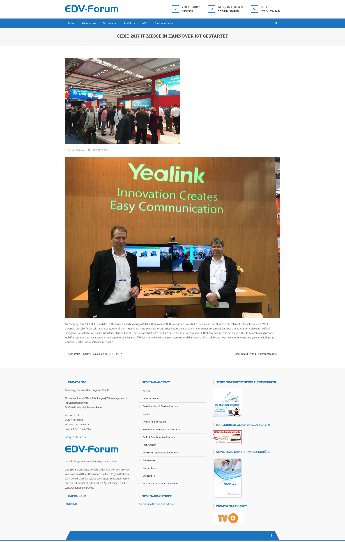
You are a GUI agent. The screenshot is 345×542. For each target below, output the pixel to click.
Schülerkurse (149, 460)
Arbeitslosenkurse (151, 398)
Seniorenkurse (150, 468)
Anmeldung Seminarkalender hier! (157, 504)
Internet (146, 414)
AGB (144, 23)
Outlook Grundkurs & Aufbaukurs (159, 437)
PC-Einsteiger (149, 445)
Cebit (145, 324)
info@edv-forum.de (75, 437)
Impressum (71, 503)
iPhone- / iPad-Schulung (154, 422)
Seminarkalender (164, 23)
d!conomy (144, 337)
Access (146, 391)
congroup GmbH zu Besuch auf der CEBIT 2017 (95, 353)
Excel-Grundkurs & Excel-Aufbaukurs (160, 406)
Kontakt (127, 23)
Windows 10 (149, 476)
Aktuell (105, 149)
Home (71, 23)
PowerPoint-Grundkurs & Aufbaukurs (160, 452)
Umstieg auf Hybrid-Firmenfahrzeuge (255, 353)
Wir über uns (89, 23)
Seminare (108, 23)
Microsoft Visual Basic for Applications (161, 429)
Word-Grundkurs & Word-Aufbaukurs (160, 483)
